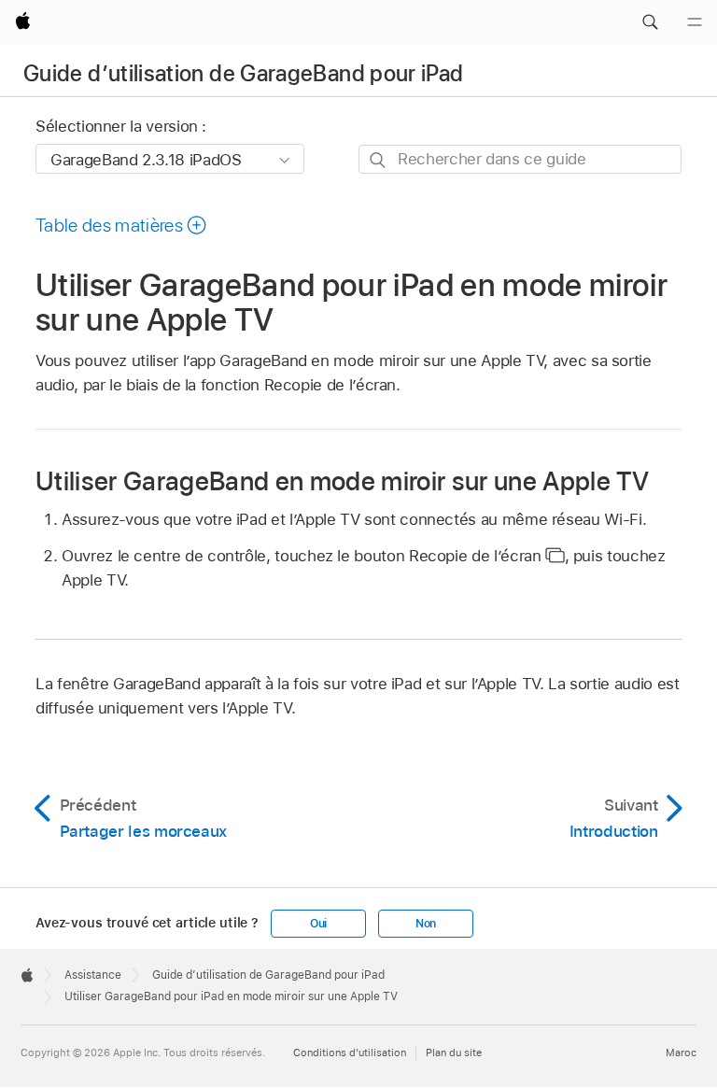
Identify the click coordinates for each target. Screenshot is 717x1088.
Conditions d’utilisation (349, 1052)
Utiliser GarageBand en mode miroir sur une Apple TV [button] (342, 480)
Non (425, 923)
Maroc (681, 1052)
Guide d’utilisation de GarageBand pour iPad (243, 73)
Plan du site (454, 1052)
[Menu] (694, 22)
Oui (318, 923)
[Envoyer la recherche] (378, 160)
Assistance (92, 975)
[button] (649, 22)
